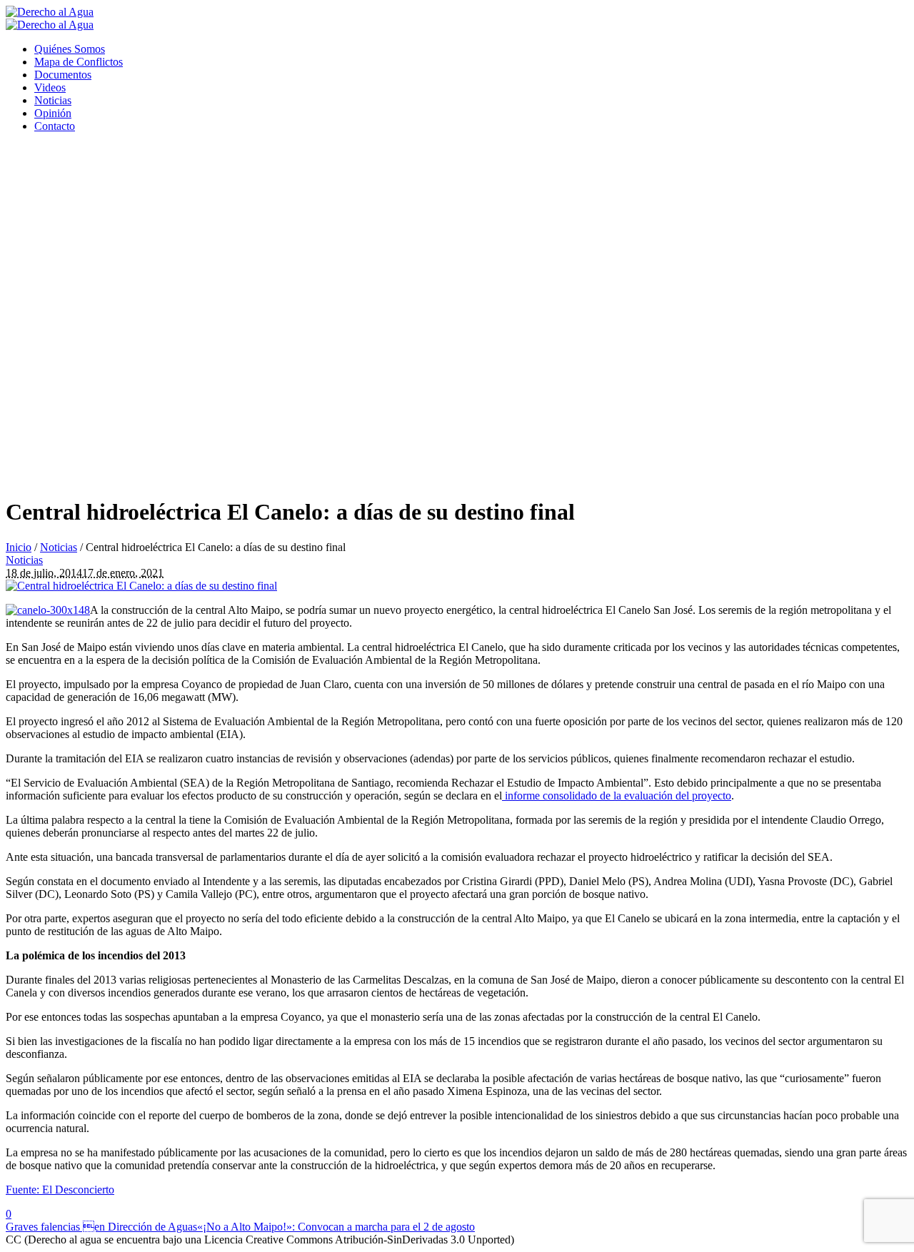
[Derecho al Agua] (50, 18)
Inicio (18, 547)
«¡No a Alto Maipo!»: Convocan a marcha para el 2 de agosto (336, 1227)
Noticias (58, 547)
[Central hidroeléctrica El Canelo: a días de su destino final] (141, 586)
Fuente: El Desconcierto (60, 1189)
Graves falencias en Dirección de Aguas (101, 1227)
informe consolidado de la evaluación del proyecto (616, 795)
